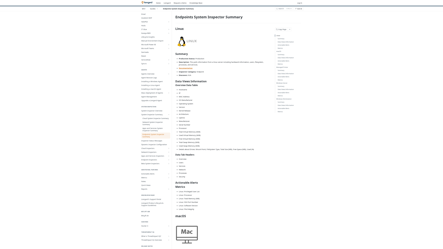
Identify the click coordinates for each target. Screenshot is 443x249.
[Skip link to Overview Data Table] (174, 85)
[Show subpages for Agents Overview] (169, 74)
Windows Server (281, 83)
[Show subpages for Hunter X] (169, 226)
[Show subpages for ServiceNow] (169, 60)
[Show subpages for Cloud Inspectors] (169, 148)
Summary (281, 39)
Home (158, 3)
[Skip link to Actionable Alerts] (174, 183)
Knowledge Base (196, 3)
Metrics (280, 48)
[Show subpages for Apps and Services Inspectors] (169, 156)
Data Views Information (286, 42)
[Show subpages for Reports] (169, 189)
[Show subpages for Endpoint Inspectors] (169, 160)
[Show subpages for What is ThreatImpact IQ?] (169, 236)
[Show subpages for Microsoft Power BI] (169, 45)
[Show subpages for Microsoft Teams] (169, 48)
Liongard (167, 3)
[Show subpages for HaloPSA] (169, 22)
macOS (278, 51)
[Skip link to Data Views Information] (174, 81)
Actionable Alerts (283, 45)
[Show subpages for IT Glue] (169, 29)
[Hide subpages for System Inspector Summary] (169, 115)
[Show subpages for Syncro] (169, 64)
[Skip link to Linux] (174, 29)
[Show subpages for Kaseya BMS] (169, 33)
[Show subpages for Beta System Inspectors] (169, 164)
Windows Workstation (284, 99)
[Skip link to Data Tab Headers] (174, 154)
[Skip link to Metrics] (174, 187)
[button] (221, 41)
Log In (299, 3)
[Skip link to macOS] (174, 216)
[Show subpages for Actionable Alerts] (169, 174)
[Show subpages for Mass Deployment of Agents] (169, 93)
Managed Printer (282, 67)
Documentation (186, 68)
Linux (278, 35)
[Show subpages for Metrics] (169, 178)
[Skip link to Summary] (174, 54)
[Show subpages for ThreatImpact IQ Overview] (169, 240)
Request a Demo (180, 3)
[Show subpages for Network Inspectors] (169, 152)
